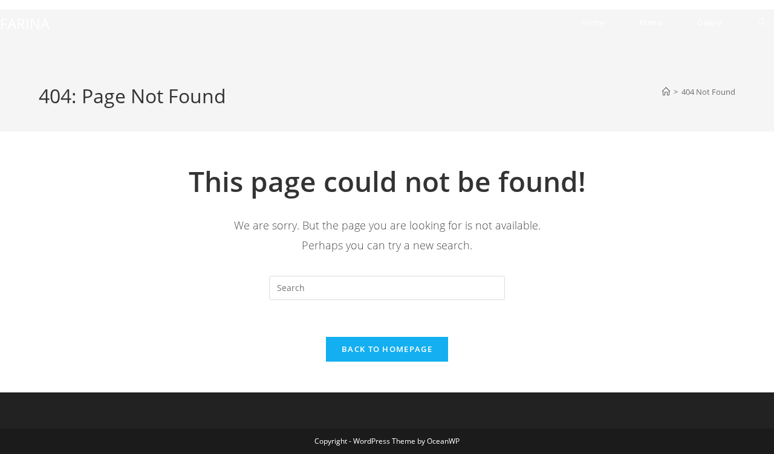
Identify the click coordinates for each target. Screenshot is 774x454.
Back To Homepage (387, 349)
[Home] (666, 91)
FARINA (25, 23)
